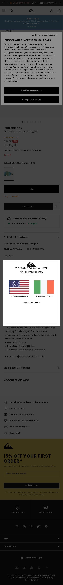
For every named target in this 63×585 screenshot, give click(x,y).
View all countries (31, 303)
